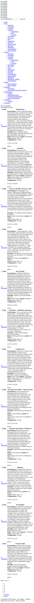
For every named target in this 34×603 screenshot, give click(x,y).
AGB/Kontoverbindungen (15, 96)
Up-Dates (13, 35)
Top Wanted (11, 36)
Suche (2, 19)
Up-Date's (10, 28)
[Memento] (4, 483)
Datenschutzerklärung (14, 98)
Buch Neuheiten (12, 84)
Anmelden (7, 87)
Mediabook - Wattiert (13, 79)
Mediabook (11, 47)
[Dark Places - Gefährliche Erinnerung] (4, 327)
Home (6, 22)
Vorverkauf (11, 27)
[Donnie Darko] (4, 126)
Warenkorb (7, 100)
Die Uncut (10, 38)
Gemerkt (10, 101)
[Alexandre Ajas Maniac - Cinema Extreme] (4, 406)
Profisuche (7, 103)
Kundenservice (8, 92)
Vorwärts (6, 594)
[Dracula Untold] (4, 559)
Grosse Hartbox (12, 49)
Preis (12, 33)
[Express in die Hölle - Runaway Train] (4, 206)
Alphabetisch (14, 31)
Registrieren (11, 88)
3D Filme (10, 42)
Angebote (10, 30)
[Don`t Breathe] (4, 288)
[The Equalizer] (4, 521)
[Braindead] (4, 166)
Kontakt (10, 93)
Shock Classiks (12, 44)
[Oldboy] (4, 247)
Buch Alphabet (12, 85)
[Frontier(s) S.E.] (4, 367)
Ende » (6, 596)
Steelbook (10, 46)
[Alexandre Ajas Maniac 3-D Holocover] (4, 445)
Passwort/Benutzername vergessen (17, 90)
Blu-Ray (6, 52)
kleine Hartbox (12, 50)
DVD (5, 23)
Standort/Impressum (13, 95)
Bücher (6, 82)
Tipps (9, 68)
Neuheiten (10, 25)
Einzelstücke (11, 41)
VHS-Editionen (12, 81)
